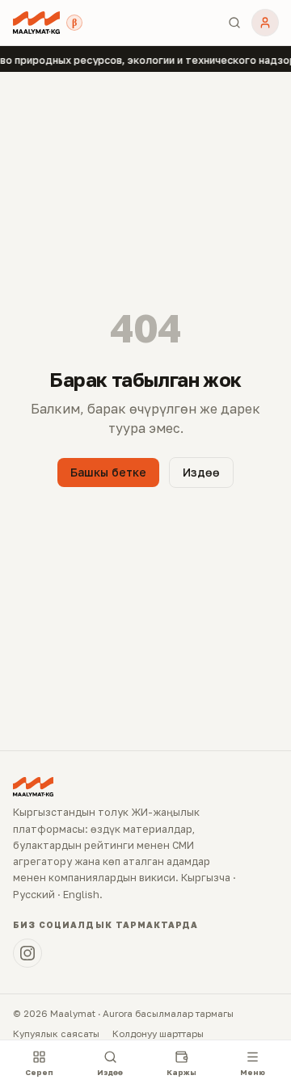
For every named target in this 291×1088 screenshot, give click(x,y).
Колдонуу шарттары (158, 1034)
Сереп (39, 1072)
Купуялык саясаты (56, 1034)
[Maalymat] (36, 22)
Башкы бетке (108, 472)
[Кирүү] (265, 23)
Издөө (201, 472)
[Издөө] (234, 23)
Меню (252, 1072)
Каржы (181, 1072)
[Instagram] (27, 953)
